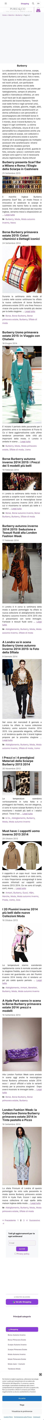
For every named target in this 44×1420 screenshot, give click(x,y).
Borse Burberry (19, 316)
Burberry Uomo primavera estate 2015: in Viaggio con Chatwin (21, 336)
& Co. (8, 818)
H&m (31, 893)
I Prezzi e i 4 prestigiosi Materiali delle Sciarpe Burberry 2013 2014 (18, 761)
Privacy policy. (23, 1254)
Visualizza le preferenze (22, 1411)
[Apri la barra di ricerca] (33, 3)
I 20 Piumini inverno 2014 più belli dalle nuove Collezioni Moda (20, 913)
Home (4, 15)
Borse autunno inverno (22, 513)
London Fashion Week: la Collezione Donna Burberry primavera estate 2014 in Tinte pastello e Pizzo (21, 1115)
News (13, 223)
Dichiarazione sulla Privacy (23, 1417)
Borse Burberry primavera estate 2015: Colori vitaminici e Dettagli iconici (21, 235)
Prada (5, 900)
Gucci (25, 893)
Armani (9, 893)
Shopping (25, 3)
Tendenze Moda (14, 1369)
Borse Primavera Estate (17, 1340)
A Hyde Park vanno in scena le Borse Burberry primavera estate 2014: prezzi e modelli (21, 1006)
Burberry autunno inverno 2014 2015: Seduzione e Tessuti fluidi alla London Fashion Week (20, 531)
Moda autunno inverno (19, 822)
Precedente (9, 1220)
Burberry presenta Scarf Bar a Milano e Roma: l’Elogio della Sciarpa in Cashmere (21, 165)
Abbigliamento (12, 629)
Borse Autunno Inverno (16, 1335)
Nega (22, 1405)
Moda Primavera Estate (17, 1359)
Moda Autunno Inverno (16, 1354)
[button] (40, 1374)
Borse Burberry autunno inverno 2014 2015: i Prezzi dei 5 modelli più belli (21, 462)
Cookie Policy (8, 1417)
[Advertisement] (22, 40)
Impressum (36, 1417)
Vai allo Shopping (23, 1302)
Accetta (22, 1398)
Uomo (28, 449)
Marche (11, 15)
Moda (17, 219)
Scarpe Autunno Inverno (17, 1345)
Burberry (19, 15)
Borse (8, 316)
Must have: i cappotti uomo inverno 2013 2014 (21, 832)
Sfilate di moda (17, 449)
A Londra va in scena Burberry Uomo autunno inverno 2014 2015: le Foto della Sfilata (20, 647)
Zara (18, 900)
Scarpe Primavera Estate (17, 1349)
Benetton (32, 987)
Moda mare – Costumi (16, 1364)
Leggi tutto (10, 215)
